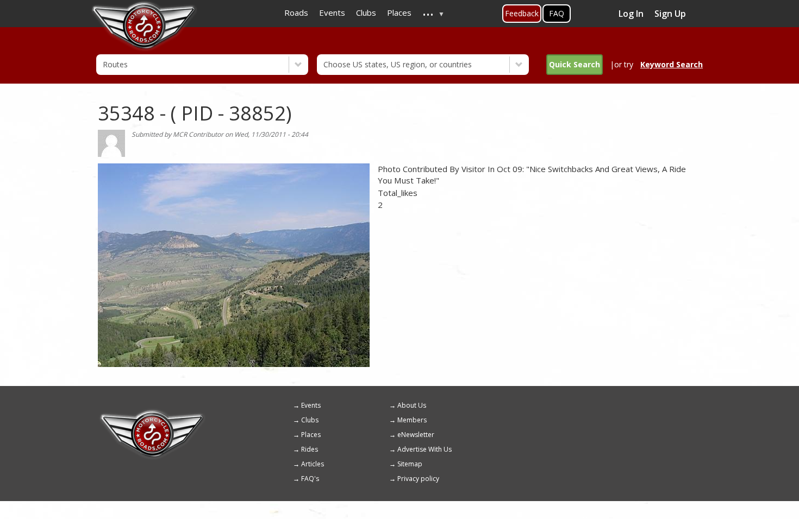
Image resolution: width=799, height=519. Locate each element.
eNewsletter (415, 434)
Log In (631, 14)
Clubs (310, 420)
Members (412, 420)
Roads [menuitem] (296, 12)
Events (311, 405)
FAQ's (310, 478)
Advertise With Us (424, 449)
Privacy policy (418, 478)
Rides (309, 449)
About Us (411, 405)
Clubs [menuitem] (366, 12)
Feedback (522, 13)
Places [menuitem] (399, 12)
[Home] (152, 413)
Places (311, 434)
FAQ (556, 13)
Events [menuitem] (332, 12)
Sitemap (409, 464)
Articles (312, 464)
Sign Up (670, 14)
